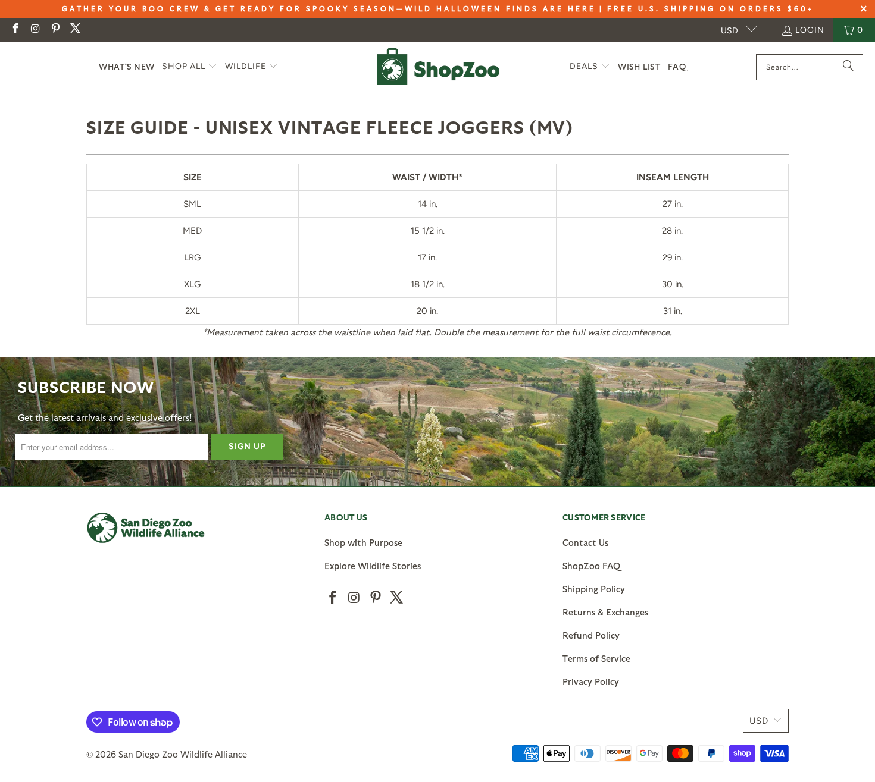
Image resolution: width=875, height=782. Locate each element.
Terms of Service (596, 658)
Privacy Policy (590, 681)
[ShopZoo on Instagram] (35, 29)
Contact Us (585, 542)
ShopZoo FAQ (591, 565)
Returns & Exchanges (605, 612)
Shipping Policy (593, 588)
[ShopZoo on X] (75, 29)
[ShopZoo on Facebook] (15, 29)
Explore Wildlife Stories (372, 565)
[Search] (848, 67)
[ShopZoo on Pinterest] (55, 29)
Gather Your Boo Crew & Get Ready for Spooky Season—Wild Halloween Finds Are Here (329, 8)
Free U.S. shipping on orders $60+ (710, 8)
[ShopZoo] (438, 67)
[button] (189, 66)
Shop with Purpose (363, 542)
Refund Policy (591, 635)
